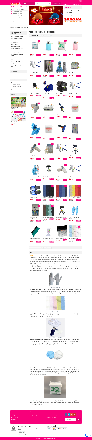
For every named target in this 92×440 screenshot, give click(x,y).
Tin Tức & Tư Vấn (14, 417)
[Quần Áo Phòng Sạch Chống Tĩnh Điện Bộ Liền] (35, 170)
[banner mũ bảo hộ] (46, 15)
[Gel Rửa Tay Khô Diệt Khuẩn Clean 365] (18, 102)
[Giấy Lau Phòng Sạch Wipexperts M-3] (75, 108)
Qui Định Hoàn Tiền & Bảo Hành (53, 415)
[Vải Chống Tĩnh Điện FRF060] (48, 210)
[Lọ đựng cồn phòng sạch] (48, 46)
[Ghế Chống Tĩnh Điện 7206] (61, 108)
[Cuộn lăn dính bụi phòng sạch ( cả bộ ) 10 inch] (75, 170)
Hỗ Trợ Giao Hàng (50, 413)
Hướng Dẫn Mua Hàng (51, 417)
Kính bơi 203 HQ (68, 12)
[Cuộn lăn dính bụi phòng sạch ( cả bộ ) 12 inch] (35, 66)
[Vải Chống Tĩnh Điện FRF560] (75, 191)
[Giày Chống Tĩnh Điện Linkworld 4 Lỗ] (35, 149)
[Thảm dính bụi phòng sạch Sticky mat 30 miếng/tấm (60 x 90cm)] (48, 86)
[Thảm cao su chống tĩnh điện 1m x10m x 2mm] (35, 231)
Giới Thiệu (13, 415)
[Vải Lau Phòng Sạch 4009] (35, 46)
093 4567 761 (66, 3)
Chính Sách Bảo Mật (33, 413)
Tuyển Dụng (13, 419)
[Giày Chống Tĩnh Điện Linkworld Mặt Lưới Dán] (35, 108)
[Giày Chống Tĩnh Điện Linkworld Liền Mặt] (61, 170)
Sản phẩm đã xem (57, 3)
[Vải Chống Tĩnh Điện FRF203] (61, 191)
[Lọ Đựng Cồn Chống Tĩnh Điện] (75, 46)
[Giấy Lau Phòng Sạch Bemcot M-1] (48, 231)
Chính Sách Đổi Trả (33, 415)
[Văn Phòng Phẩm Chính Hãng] (73, 19)
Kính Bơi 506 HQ (68, 15)
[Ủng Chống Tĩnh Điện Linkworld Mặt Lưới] (48, 66)
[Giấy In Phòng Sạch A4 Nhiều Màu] (75, 66)
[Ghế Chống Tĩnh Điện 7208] (61, 210)
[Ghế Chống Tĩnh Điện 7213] (35, 86)
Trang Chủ (13, 413)
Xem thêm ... (13, 24)
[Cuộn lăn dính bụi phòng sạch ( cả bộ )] (61, 149)
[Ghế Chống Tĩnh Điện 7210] (75, 149)
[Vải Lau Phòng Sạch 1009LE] (61, 46)
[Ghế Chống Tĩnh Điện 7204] (48, 170)
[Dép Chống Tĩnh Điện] (61, 86)
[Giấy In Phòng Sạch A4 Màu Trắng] (48, 108)
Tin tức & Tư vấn (77, 3)
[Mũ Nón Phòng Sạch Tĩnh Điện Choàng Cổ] (61, 66)
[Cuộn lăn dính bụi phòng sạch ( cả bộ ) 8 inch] (75, 86)
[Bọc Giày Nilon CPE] (35, 129)
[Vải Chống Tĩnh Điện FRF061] (75, 231)
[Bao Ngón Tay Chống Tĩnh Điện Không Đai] (48, 149)
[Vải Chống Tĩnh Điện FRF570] (48, 191)
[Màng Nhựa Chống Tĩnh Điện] (61, 231)
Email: (19, 434)
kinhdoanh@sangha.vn (26, 434)
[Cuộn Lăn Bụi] (61, 129)
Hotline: (19, 431)
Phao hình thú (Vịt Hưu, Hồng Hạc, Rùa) (73, 10)
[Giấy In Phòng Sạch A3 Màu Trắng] (75, 129)
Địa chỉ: (19, 428)
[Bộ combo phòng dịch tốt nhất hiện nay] (18, 114)
